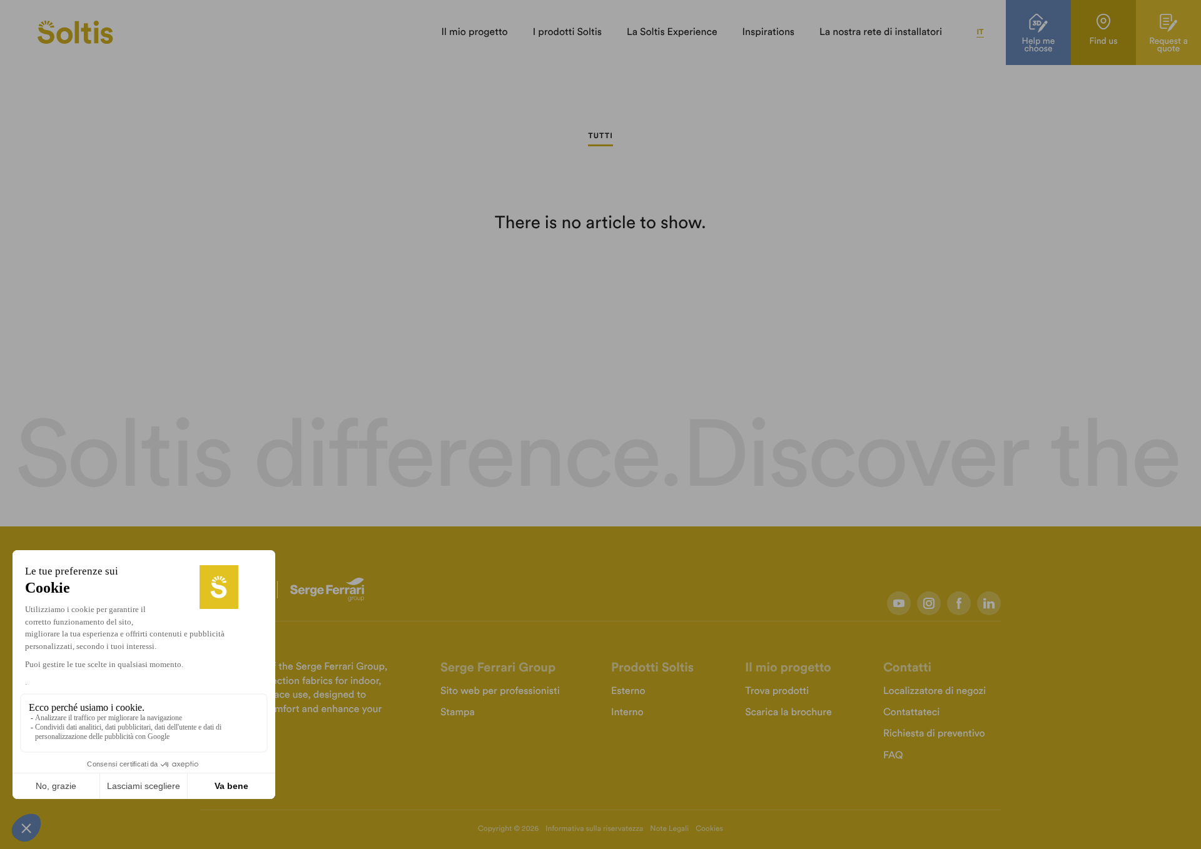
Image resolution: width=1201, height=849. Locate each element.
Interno (627, 713)
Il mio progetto (474, 33)
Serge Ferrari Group (497, 667)
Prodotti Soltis (652, 667)
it (979, 32)
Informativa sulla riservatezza (594, 829)
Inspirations (768, 33)
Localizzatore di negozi (934, 691)
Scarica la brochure (788, 713)
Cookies (709, 829)
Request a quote (1168, 45)
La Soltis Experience (672, 33)
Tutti (600, 136)
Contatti (907, 667)
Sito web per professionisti (500, 691)
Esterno (628, 691)
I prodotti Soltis (567, 33)
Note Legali (669, 829)
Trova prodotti (777, 691)
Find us (1103, 41)
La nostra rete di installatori (880, 33)
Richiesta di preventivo (934, 734)
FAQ (893, 756)
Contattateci (911, 713)
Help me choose (1038, 45)
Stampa (457, 713)
